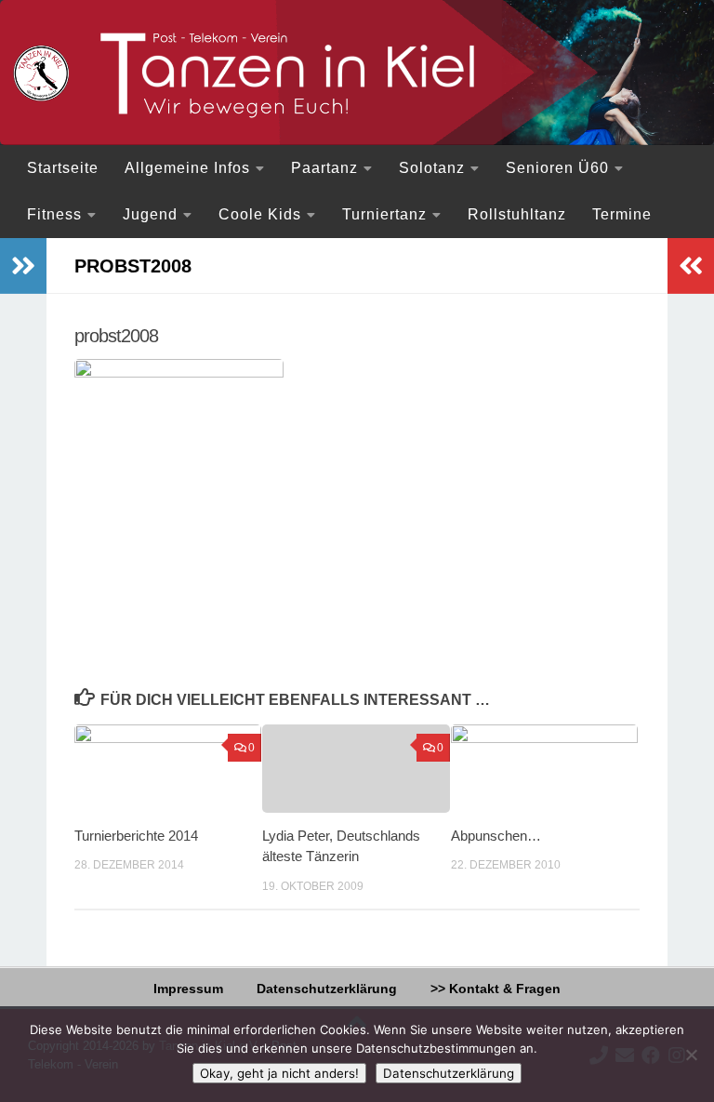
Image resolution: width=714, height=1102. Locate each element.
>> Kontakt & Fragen (495, 988)
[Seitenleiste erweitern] (23, 266)
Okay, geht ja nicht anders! (279, 1073)
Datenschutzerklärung (327, 988)
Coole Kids (259, 214)
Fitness (54, 214)
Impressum (188, 988)
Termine (622, 214)
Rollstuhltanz (517, 214)
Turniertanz (384, 214)
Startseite (63, 168)
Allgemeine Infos (187, 168)
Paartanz (324, 168)
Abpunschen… (496, 835)
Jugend (150, 214)
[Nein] (690, 1054)
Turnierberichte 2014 (136, 835)
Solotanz (432, 168)
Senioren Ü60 (557, 168)
